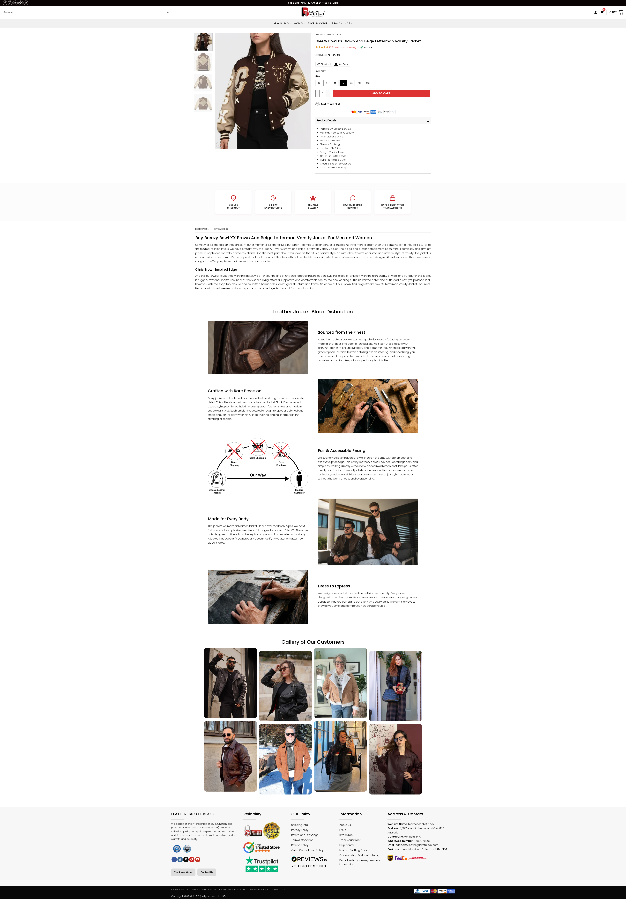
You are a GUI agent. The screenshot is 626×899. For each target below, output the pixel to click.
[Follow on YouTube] (25, 2)
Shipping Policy (259, 889)
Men (287, 23)
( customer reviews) (342, 47)
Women (298, 23)
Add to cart (381, 93)
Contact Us (207, 872)
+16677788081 (422, 841)
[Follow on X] (186, 859)
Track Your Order (183, 872)
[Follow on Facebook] (5, 2)
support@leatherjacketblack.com (417, 845)
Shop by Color (318, 23)
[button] (595, 12)
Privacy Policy (179, 889)
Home (318, 34)
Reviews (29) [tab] (221, 229)
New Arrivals (334, 34)
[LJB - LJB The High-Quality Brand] (313, 12)
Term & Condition (201, 889)
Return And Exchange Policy (231, 889)
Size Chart (326, 64)
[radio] (318, 83)
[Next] (304, 90)
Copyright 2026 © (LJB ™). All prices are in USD (198, 896)
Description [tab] (202, 229)
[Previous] (221, 90)
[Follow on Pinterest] (20, 2)
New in (278, 23)
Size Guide (343, 64)
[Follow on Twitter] (15, 2)
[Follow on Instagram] (10, 2)
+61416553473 (413, 837)
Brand (336, 23)
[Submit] (168, 12)
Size (317, 76)
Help (347, 23)
